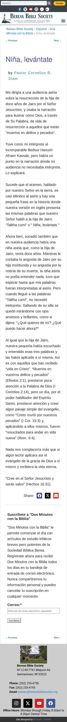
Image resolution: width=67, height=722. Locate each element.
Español (41, 29)
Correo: (14, 605)
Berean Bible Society (19, 29)
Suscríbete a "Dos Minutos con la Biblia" (30, 517)
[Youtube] (31, 9)
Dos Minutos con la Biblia (30, 31)
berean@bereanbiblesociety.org (38, 692)
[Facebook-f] (20, 9)
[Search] (49, 3)
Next (57, 40)
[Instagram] (36, 9)
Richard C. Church (42, 719)
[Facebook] (50, 703)
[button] (63, 21)
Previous (11, 40)
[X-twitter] (25, 9)
